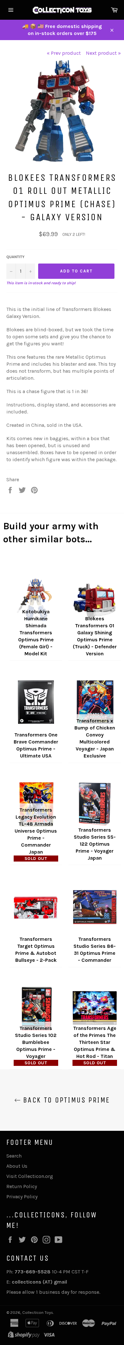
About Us (16, 1166)
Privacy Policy (22, 1197)
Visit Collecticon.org (29, 1176)
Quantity (15, 257)
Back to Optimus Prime (65, 1099)
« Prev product (64, 53)
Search (14, 1156)
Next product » (103, 53)
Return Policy (21, 1186)
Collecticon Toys (37, 1312)
